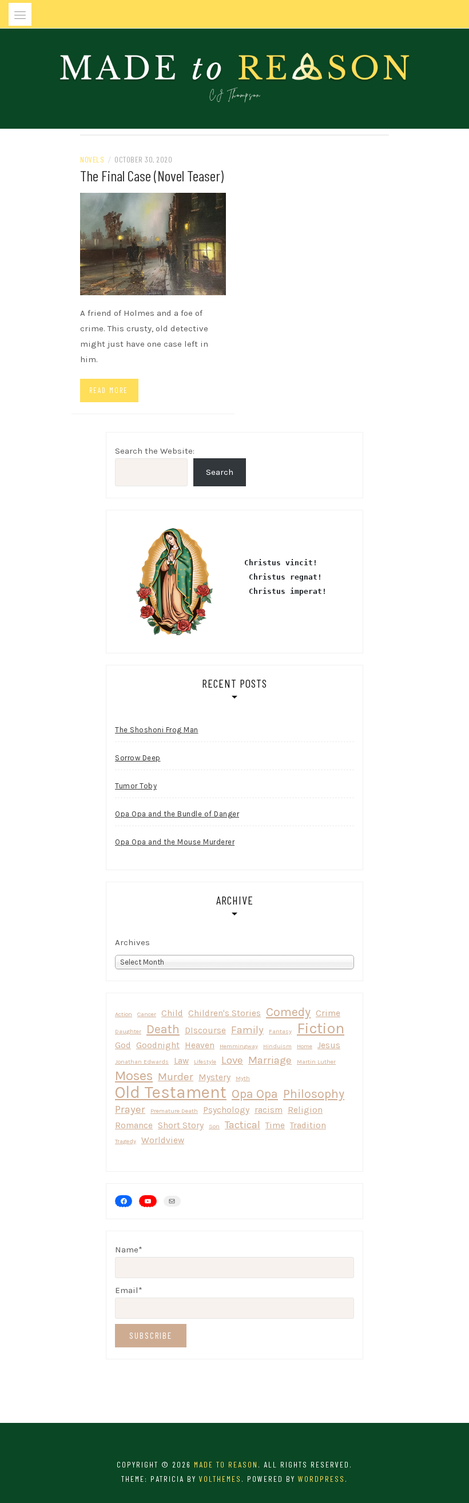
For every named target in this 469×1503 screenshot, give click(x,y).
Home (304, 1046)
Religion (305, 1110)
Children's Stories (224, 1013)
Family (247, 1030)
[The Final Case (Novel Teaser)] (153, 243)
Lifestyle (205, 1061)
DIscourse (205, 1030)
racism (269, 1110)
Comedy (288, 1012)
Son (214, 1126)
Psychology (226, 1110)
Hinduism (277, 1046)
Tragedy (125, 1141)
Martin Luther (316, 1061)
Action (123, 1014)
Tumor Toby (136, 786)
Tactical (242, 1125)
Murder (175, 1076)
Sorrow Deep (138, 758)
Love (232, 1060)
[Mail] (172, 1201)
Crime (328, 1013)
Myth (243, 1078)
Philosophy (313, 1093)
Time (275, 1125)
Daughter (128, 1031)
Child (172, 1013)
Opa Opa (255, 1093)
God (123, 1045)
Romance (134, 1125)
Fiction (320, 1028)
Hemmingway (239, 1046)
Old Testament (170, 1092)
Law (181, 1061)
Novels (92, 159)
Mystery (214, 1077)
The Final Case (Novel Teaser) (152, 175)
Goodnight (158, 1045)
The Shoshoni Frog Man (156, 729)
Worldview (162, 1140)
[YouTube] (147, 1201)
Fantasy (280, 1031)
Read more (108, 390)
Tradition (308, 1125)
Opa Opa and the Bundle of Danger (177, 814)
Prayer (130, 1109)
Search (219, 472)
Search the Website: (154, 451)
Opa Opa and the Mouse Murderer (174, 842)
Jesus (328, 1045)
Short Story (181, 1125)
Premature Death (174, 1111)
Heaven (199, 1045)
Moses (134, 1076)
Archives (132, 942)
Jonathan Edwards (142, 1061)
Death (163, 1029)
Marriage (270, 1060)
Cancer (146, 1014)
